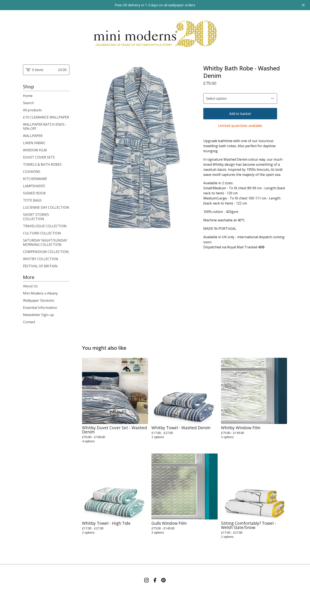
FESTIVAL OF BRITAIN (40, 266)
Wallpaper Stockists (38, 300)
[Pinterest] (163, 580)
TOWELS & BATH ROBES (42, 164)
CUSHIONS (31, 171)
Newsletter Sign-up (38, 314)
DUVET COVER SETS (39, 157)
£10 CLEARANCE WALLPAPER (46, 117)
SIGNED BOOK (34, 193)
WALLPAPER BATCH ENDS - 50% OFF (45, 126)
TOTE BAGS (32, 200)
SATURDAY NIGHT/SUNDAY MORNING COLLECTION (45, 242)
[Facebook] (155, 580)
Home (27, 95)
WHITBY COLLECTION (40, 259)
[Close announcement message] (303, 5)
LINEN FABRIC (34, 143)
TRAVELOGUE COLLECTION (45, 226)
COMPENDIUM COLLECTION (46, 251)
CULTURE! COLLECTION (42, 233)
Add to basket (240, 113)
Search (28, 103)
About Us (30, 286)
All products (32, 110)
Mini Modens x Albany (40, 293)
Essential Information (40, 307)
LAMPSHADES (34, 186)
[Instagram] (146, 580)
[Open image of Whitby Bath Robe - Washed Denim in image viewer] (138, 148)
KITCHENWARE (35, 178)
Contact (29, 322)
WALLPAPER (32, 135)
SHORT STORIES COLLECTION (36, 216)
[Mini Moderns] (155, 34)
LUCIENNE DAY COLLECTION (46, 207)
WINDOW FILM (35, 150)
